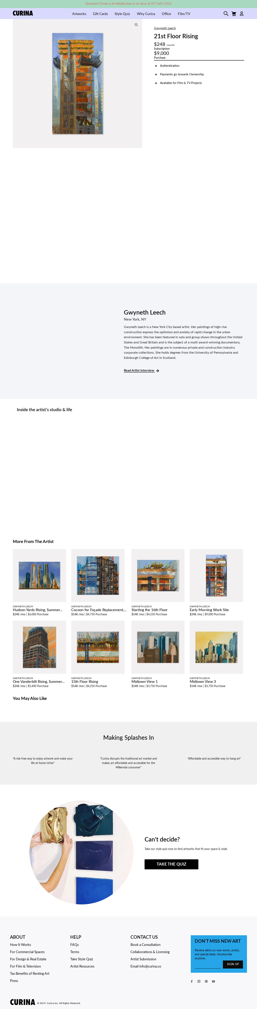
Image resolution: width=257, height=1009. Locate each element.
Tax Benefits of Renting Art (29, 973)
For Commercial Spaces (27, 952)
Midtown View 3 (203, 682)
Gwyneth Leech (165, 28)
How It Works (20, 944)
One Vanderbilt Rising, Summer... (38, 682)
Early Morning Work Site (209, 610)
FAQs (74, 944)
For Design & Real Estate (28, 959)
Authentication (169, 65)
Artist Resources (82, 966)
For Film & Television (25, 966)
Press (14, 981)
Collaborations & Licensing (150, 952)
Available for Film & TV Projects (181, 83)
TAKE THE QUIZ (171, 864)
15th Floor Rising (84, 682)
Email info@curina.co (146, 966)
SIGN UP (233, 964)
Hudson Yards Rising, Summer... (37, 610)
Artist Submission (143, 959)
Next (138, 83)
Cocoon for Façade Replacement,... (98, 610)
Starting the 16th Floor (150, 610)
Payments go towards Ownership (182, 74)
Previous (17, 83)
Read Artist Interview (139, 370)
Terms (74, 952)
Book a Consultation (145, 944)
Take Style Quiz (81, 959)
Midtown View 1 (145, 682)
